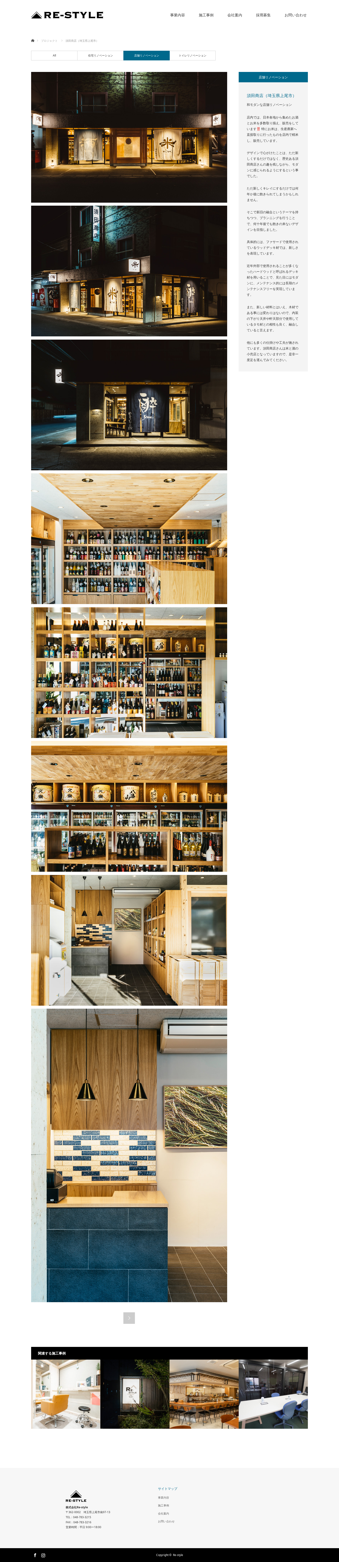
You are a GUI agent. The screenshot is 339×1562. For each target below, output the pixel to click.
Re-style (178, 1555)
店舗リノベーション (146, 55)
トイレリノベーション (192, 55)
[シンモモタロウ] (204, 1394)
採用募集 (263, 15)
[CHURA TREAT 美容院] (65, 1394)
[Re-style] (103, 15)
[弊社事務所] (135, 1394)
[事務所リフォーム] (273, 1394)
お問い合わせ (296, 15)
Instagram (42, 1554)
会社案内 (234, 15)
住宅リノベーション (100, 55)
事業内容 (177, 15)
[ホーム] (32, 35)
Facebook (34, 1554)
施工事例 (206, 15)
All (54, 55)
